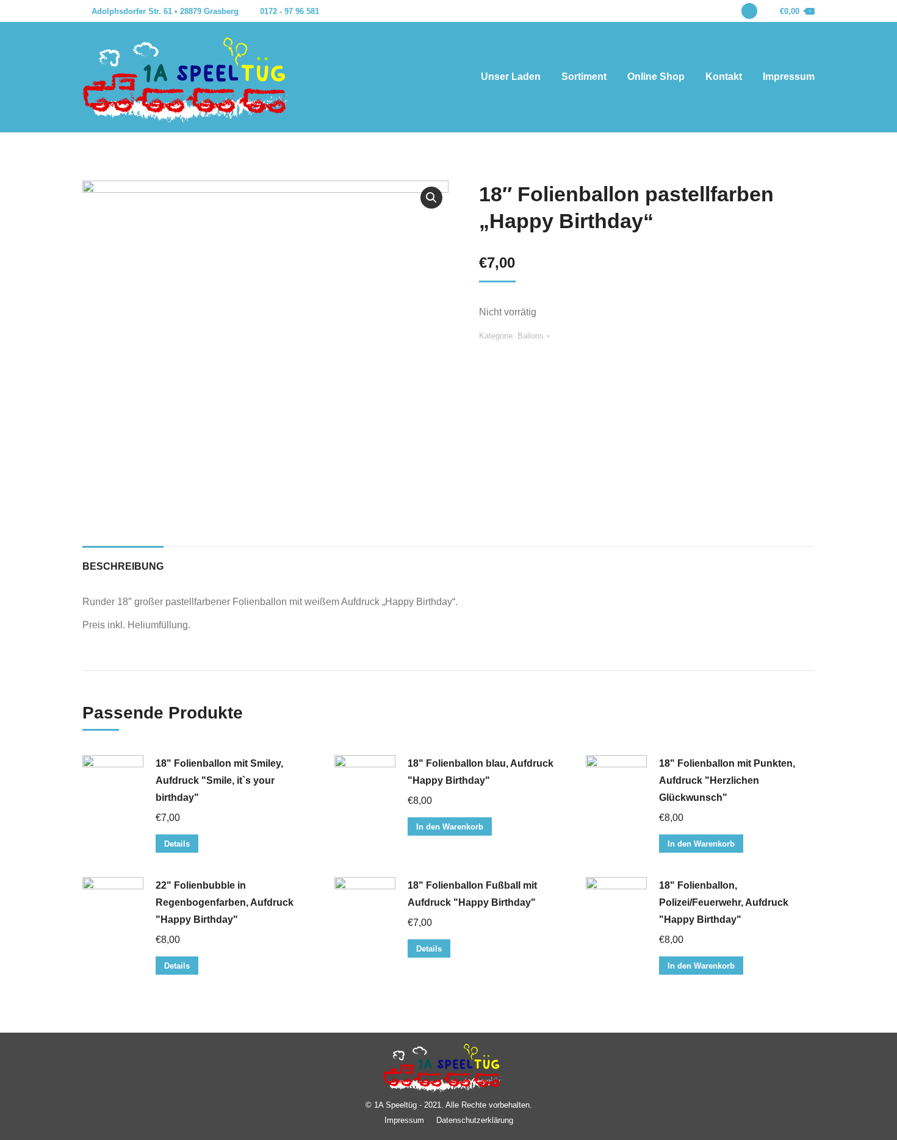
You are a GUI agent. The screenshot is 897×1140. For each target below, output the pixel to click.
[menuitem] (511, 77)
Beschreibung (123, 566)
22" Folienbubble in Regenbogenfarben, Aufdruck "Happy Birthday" (225, 902)
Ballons (530, 335)
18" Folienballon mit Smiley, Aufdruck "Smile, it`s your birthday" (219, 780)
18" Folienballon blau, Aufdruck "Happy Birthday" (480, 772)
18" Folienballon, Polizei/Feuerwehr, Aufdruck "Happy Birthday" (723, 902)
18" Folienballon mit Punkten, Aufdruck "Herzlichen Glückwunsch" (727, 780)
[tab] (123, 560)
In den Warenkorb (449, 826)
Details (177, 843)
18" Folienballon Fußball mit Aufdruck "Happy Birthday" (472, 894)
